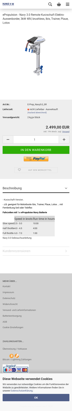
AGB (5, 321)
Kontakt (6, 286)
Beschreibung (12, 188)
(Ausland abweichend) (37, 112)
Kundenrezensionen (16, 251)
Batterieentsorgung (12, 316)
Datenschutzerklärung (22, 390)
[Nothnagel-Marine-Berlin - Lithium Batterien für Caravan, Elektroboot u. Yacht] (7, 4)
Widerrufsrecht (10, 304)
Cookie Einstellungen (13, 327)
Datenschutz (9, 298)
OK (36, 397)
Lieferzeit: (8, 109)
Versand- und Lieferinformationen (19, 310)
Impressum (8, 292)
